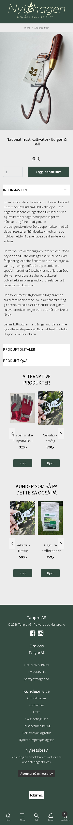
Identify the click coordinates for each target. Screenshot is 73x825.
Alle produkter (41, 27)
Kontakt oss (36, 705)
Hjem (27, 27)
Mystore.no (58, 624)
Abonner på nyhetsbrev (36, 773)
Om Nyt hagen (36, 698)
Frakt (36, 712)
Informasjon (15, 190)
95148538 (38, 672)
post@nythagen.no (36, 679)
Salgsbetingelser (36, 719)
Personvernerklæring (36, 726)
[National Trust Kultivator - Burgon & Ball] (36, 81)
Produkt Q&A (15, 360)
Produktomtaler (19, 349)
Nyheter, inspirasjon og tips (36, 740)
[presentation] (12, 433)
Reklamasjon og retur (37, 733)
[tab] (36, 190)
